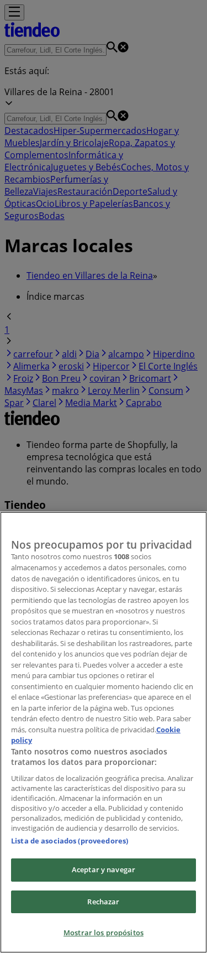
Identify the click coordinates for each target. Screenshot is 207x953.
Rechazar (103, 902)
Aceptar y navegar (103, 869)
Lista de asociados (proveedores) (69, 841)
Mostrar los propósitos (103, 933)
